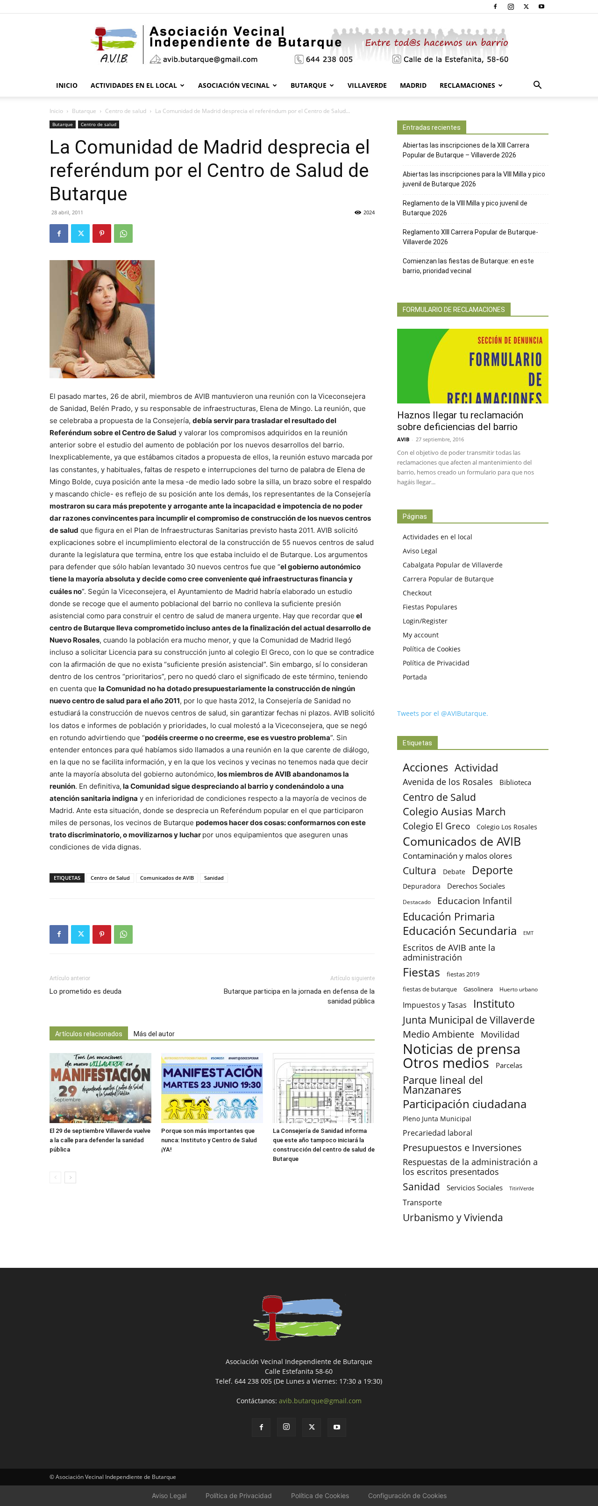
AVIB (403, 439)
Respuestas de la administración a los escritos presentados (470, 1167)
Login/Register (425, 620)
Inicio (67, 85)
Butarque (309, 85)
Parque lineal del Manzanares (443, 1085)
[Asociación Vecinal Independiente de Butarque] (299, 44)
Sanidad (214, 877)
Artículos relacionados (88, 1034)
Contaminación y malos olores (457, 856)
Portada (415, 676)
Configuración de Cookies (407, 1495)
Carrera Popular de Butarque (448, 578)
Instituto (494, 1004)
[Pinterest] (102, 233)
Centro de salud (125, 111)
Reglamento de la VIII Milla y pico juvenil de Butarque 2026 (465, 208)
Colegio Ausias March (454, 811)
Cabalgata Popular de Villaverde (453, 564)
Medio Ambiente (438, 1034)
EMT (528, 933)
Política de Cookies (432, 648)
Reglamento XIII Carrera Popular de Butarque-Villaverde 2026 (470, 237)
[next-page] (70, 1177)
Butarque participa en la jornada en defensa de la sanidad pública (299, 996)
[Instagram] (511, 6)
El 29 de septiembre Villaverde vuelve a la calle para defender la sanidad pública (100, 1140)
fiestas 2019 (463, 974)
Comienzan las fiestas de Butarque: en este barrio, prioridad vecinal (468, 266)
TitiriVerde (521, 1188)
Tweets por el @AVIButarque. (442, 713)
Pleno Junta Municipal (437, 1118)
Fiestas (421, 972)
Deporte (492, 870)
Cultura (419, 870)
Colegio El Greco (436, 826)
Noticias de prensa (461, 1048)
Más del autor (154, 1034)
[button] (537, 86)
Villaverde (367, 85)
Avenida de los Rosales (448, 782)
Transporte (422, 1203)
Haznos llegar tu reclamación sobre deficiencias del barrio (460, 421)
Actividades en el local (134, 85)
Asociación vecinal (234, 85)
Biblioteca (515, 782)
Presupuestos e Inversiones (462, 1147)
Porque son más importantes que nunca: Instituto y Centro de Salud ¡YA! (209, 1140)
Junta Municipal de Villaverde (469, 1020)
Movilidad (500, 1034)
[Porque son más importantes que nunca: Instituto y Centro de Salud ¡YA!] (212, 1088)
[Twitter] (526, 6)
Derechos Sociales (476, 886)
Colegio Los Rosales (507, 826)
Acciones (425, 767)
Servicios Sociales (475, 1187)
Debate (454, 871)
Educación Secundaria (460, 931)
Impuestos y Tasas (435, 1005)
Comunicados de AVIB (167, 877)
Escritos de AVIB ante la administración (449, 952)
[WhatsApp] (123, 233)
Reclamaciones (467, 85)
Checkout (417, 592)
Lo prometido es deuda (85, 991)
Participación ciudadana (465, 1104)
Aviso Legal (420, 550)
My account (421, 634)
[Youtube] (541, 6)
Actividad (476, 767)
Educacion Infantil (474, 900)
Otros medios (446, 1063)
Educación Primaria (449, 916)
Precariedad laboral (437, 1133)
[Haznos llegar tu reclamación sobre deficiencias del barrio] (472, 366)
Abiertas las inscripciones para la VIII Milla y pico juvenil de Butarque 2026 (474, 179)
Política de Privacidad (436, 662)
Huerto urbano (518, 989)
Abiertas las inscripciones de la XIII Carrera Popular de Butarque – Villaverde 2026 (466, 150)
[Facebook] (495, 6)
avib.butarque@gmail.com (320, 1400)
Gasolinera (478, 989)
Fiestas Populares (430, 606)
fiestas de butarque (430, 989)
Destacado (417, 902)
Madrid (413, 85)
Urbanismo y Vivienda (453, 1217)
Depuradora (422, 886)
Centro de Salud (110, 877)
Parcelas (509, 1065)
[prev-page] (55, 1177)
